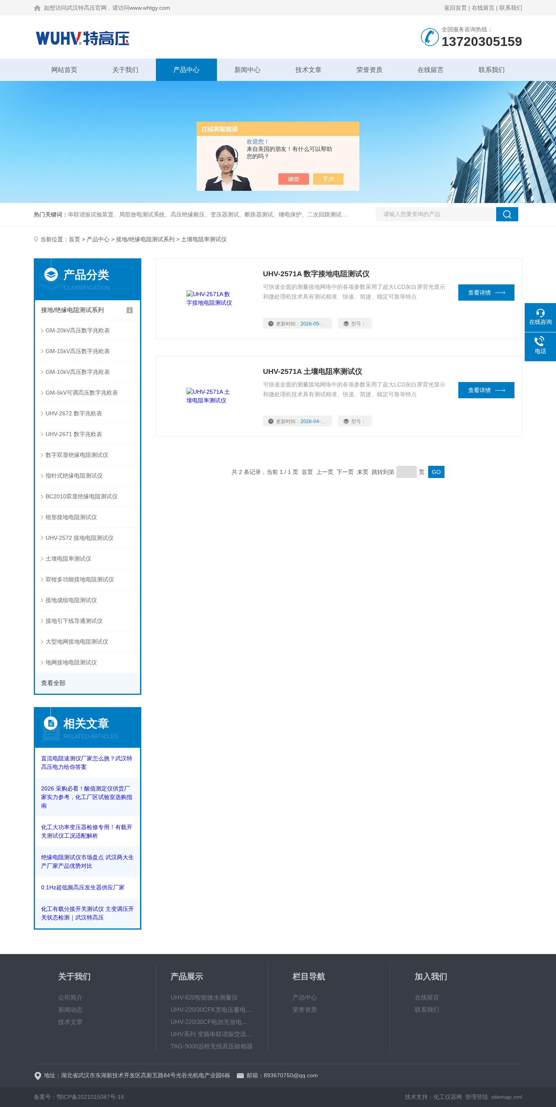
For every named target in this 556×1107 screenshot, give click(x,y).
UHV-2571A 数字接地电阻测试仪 (316, 274)
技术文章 (309, 69)
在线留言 (483, 7)
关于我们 (125, 69)
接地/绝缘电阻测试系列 (145, 239)
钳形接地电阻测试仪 (71, 517)
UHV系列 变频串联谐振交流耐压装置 (212, 1034)
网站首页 (64, 69)
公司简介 (70, 997)
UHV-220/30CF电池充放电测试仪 (212, 1021)
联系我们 (510, 7)
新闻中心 (247, 69)
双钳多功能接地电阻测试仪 (80, 579)
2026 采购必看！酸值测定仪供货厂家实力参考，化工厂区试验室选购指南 (86, 797)
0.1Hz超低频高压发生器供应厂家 (83, 887)
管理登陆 (476, 1097)
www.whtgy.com (149, 7)
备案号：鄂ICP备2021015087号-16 (79, 1097)
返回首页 (455, 7)
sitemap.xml (506, 1097)
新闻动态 (70, 1009)
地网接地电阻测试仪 (71, 662)
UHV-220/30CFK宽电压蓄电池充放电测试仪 (212, 1009)
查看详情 (479, 292)
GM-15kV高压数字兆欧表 (78, 351)
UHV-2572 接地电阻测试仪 (80, 538)
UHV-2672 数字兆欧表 (74, 413)
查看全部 (53, 682)
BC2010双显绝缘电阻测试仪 (82, 496)
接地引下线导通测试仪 (74, 621)
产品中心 (186, 69)
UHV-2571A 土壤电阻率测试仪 (312, 371)
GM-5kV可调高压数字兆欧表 (82, 392)
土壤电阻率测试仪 (68, 558)
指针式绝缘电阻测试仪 (74, 475)
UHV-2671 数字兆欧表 (74, 434)
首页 (74, 239)
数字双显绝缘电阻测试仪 (77, 455)
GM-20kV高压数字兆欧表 (78, 330)
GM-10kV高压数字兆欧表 (78, 372)
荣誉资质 (370, 69)
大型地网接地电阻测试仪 (77, 641)
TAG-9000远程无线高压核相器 (212, 1046)
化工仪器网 (447, 1097)
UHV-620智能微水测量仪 (204, 997)
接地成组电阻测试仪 (71, 600)
